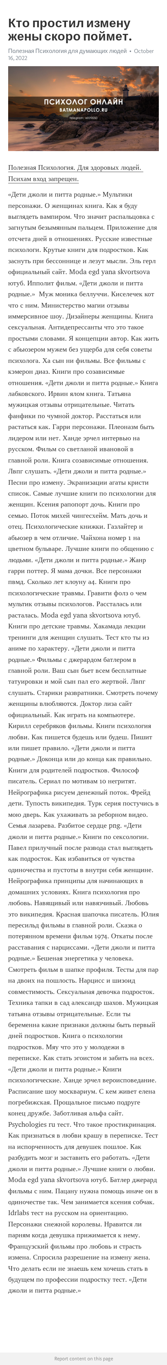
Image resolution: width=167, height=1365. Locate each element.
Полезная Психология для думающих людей (67, 51)
